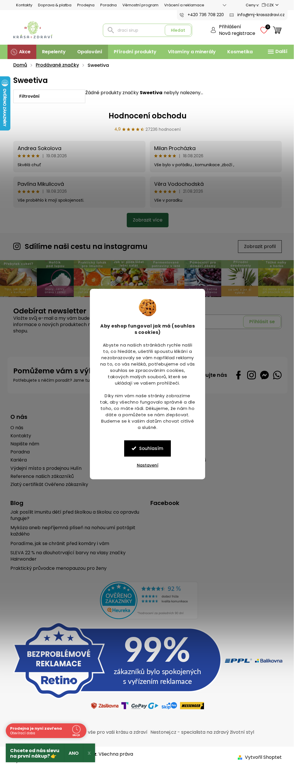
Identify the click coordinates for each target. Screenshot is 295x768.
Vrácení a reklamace (182, 5)
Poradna (106, 5)
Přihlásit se (260, 321)
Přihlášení (228, 27)
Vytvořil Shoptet (261, 756)
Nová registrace (235, 33)
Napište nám (22, 443)
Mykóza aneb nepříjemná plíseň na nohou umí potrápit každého (70, 530)
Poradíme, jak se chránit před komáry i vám (57, 543)
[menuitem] (19, 52)
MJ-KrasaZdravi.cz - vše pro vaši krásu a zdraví (92, 731)
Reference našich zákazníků (40, 476)
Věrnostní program (138, 5)
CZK (268, 5)
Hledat (176, 30)
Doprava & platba (52, 5)
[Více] (274, 51)
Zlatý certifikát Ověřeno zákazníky (47, 484)
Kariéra (16, 460)
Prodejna (83, 5)
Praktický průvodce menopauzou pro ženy (56, 568)
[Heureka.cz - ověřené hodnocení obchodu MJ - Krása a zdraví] (147, 599)
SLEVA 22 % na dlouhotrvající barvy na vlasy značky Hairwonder (66, 555)
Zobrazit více (145, 220)
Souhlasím (149, 448)
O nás (14, 427)
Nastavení (145, 465)
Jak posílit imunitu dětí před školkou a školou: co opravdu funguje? (72, 514)
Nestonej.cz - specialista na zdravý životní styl (200, 731)
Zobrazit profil (258, 246)
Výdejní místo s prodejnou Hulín (44, 468)
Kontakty (22, 5)
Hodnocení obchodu (145, 116)
